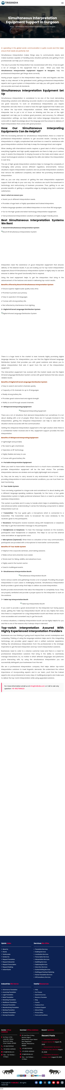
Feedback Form (39, 1005)
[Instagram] (44, 1082)
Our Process (38, 992)
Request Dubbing (8, 967)
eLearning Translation (9, 992)
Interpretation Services (42, 959)
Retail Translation (8, 997)
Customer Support (40, 1007)
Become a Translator (41, 997)
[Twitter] (40, 1082)
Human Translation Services (43, 974)
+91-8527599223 (18, 689)
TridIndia (14, 1083)
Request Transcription (9, 964)
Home (12, 27)
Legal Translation (8, 995)
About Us (5, 949)
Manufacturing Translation (11, 1007)
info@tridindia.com (37, 686)
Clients (5, 952)
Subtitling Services (41, 962)
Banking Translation (9, 1010)
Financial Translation (9, 1005)
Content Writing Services (42, 969)
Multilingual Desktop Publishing (44, 972)
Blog (36, 1000)
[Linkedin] (49, 1082)
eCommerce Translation (10, 989)
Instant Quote (7, 969)
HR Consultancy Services (43, 977)
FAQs (36, 989)
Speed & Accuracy (40, 995)
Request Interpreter (9, 962)
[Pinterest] (57, 1082)
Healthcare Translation (10, 1002)
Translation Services (41, 949)
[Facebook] (36, 1082)
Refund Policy (39, 1010)
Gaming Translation (8, 1015)
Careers (37, 1002)
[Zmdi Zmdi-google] (62, 1082)
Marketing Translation (9, 1000)
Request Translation (9, 959)
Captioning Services (41, 964)
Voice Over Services (41, 967)
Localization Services (41, 954)
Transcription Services (42, 957)
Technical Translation (9, 1012)
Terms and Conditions (41, 1015)
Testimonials (6, 954)
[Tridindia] (9, 3)
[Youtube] (53, 1082)
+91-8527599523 (8, 1046)
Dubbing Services (40, 952)
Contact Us (6, 957)
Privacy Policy (39, 1012)
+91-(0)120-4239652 (9, 1049)
